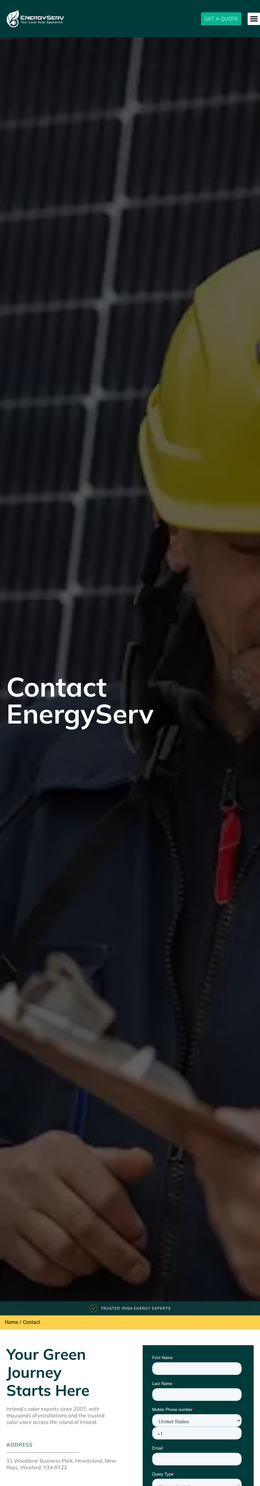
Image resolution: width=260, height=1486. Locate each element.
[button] (254, 19)
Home (11, 1322)
